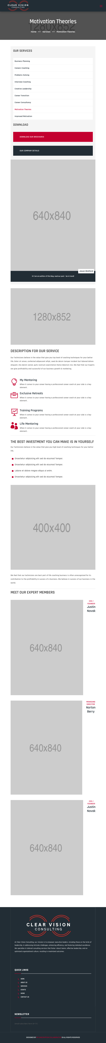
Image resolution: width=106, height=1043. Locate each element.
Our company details (29, 150)
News (23, 993)
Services (24, 986)
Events (23, 990)
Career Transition (22, 95)
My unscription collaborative (49, 1037)
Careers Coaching (22, 68)
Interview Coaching (23, 82)
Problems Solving (22, 75)
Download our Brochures (32, 137)
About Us (24, 982)
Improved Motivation (23, 116)
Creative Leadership (23, 88)
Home (34, 31)
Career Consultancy (23, 102)
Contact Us (25, 997)
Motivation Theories (23, 109)
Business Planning (22, 61)
